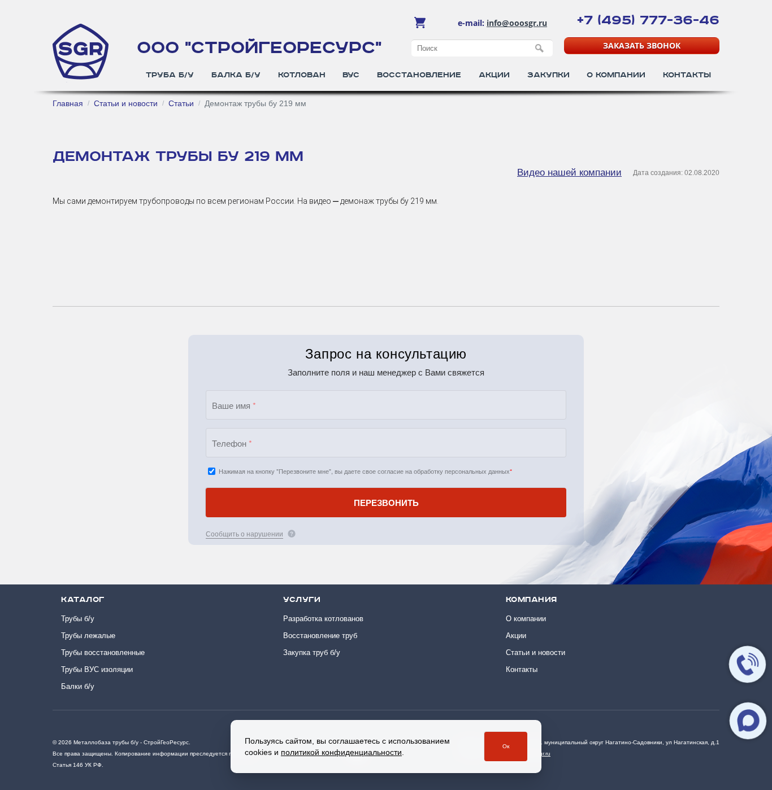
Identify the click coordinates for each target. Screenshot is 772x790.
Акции (494, 75)
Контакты (687, 75)
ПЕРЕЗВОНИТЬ (386, 502)
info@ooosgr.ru (517, 23)
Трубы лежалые (88, 635)
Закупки (548, 75)
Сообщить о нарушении (244, 533)
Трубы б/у (77, 618)
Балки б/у (77, 686)
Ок (505, 746)
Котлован (302, 75)
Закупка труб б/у (311, 652)
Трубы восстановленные (103, 652)
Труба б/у (170, 75)
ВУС (350, 75)
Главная (68, 103)
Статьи (181, 103)
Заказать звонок (641, 45)
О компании (616, 75)
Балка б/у (236, 75)
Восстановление (419, 75)
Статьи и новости (126, 103)
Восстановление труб (320, 635)
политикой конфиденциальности (341, 752)
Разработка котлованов (323, 618)
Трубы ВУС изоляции (97, 669)
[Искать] (539, 48)
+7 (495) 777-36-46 (648, 20)
